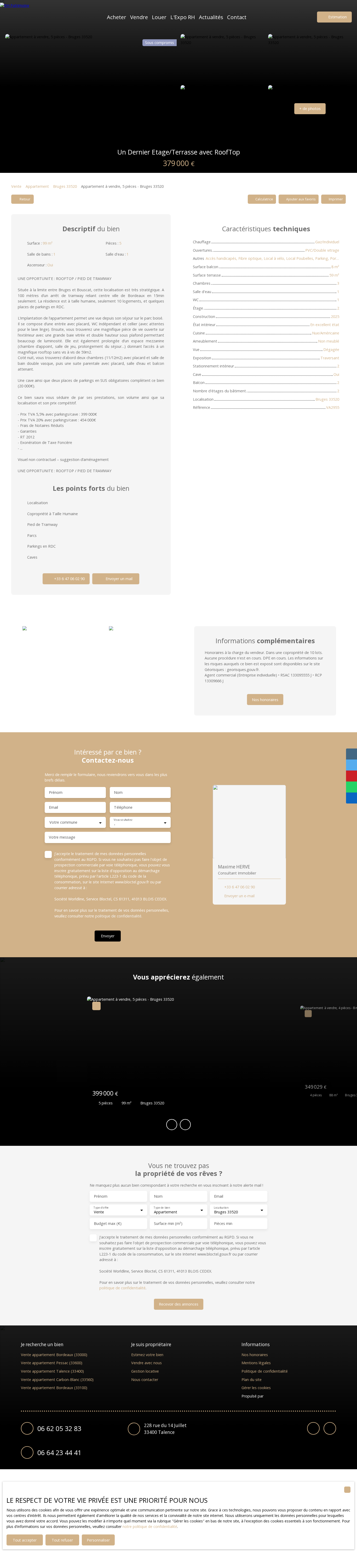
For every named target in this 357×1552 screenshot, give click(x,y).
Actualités (211, 17)
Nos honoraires (254, 1354)
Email (53, 807)
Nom (118, 792)
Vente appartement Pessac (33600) (51, 1362)
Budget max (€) (108, 1223)
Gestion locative (145, 1371)
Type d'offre (101, 1207)
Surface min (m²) (168, 1223)
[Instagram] (330, 1428)
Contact (236, 17)
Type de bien (162, 1207)
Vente (16, 186)
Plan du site (251, 1379)
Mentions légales (256, 1362)
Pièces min (223, 1223)
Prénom (55, 792)
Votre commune (63, 822)
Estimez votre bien (147, 1354)
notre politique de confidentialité (150, 1526)
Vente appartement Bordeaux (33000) (54, 1354)
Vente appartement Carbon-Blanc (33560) (57, 1379)
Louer (159, 17)
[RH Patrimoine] (25, 17)
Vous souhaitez (123, 820)
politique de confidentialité (118, 915)
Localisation (221, 1207)
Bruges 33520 (65, 186)
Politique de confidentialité (264, 1371)
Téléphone (123, 807)
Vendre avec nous (146, 1362)
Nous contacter (144, 1379)
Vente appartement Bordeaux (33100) (54, 1387)
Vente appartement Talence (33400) (52, 1371)
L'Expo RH (182, 17)
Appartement (37, 186)
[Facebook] (313, 1428)
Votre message (62, 837)
